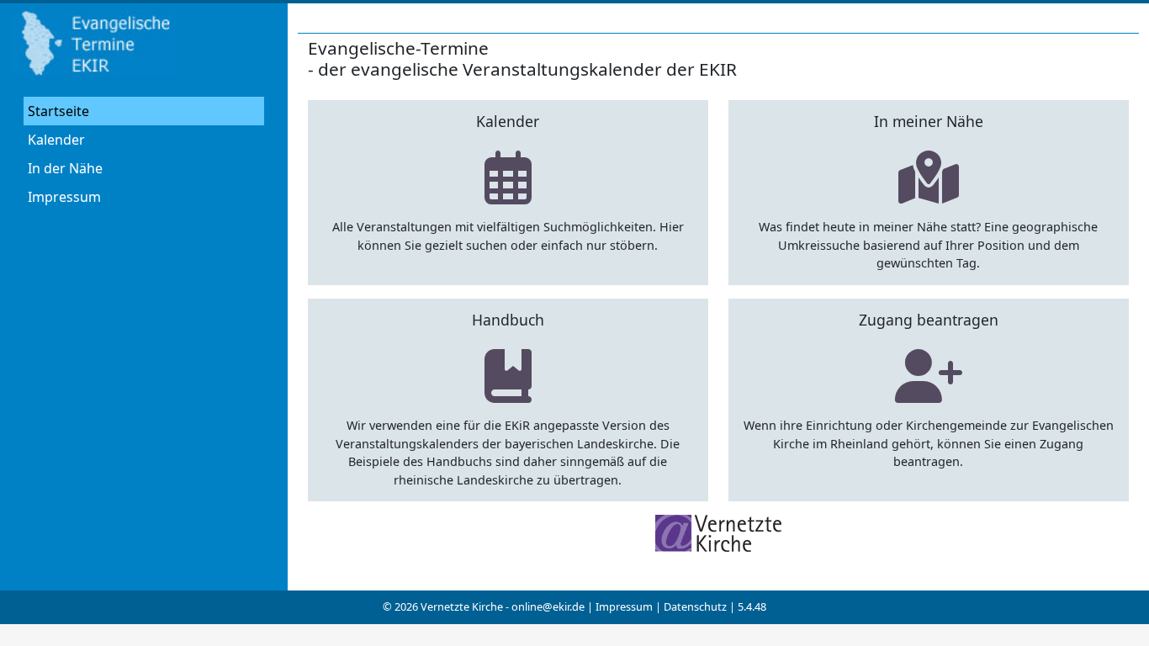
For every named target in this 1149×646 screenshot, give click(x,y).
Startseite (58, 111)
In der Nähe (65, 168)
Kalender (56, 139)
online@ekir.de (548, 606)
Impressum (64, 197)
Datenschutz (695, 606)
